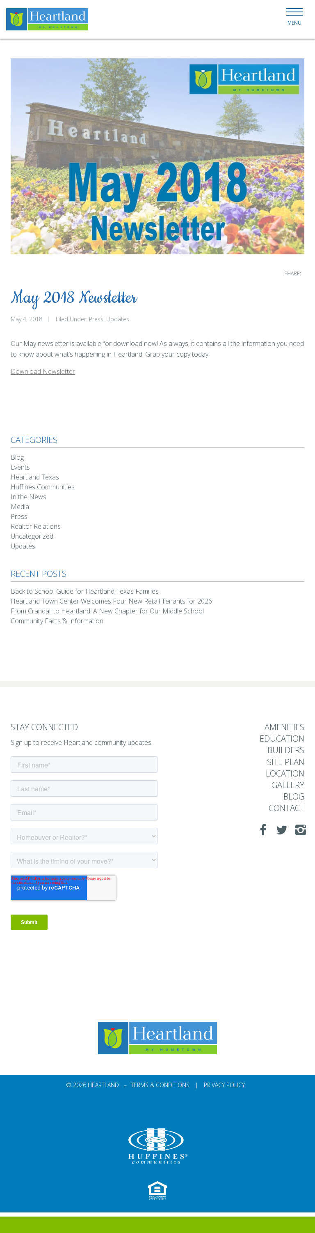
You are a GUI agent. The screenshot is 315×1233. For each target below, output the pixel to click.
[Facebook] (260, 830)
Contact (286, 808)
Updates (117, 319)
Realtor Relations (36, 526)
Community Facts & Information (57, 620)
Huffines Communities (43, 486)
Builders (285, 750)
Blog (17, 457)
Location (285, 774)
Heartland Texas (35, 477)
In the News (28, 496)
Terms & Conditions (160, 1085)
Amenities (284, 727)
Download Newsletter (43, 371)
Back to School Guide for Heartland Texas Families (85, 591)
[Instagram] (298, 830)
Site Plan (285, 762)
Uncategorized (32, 536)
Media (20, 506)
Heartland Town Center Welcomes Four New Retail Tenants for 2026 (111, 601)
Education (282, 739)
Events (20, 467)
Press (96, 319)
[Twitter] (279, 830)
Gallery (288, 785)
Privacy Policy (224, 1085)
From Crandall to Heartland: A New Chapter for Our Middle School (107, 610)
